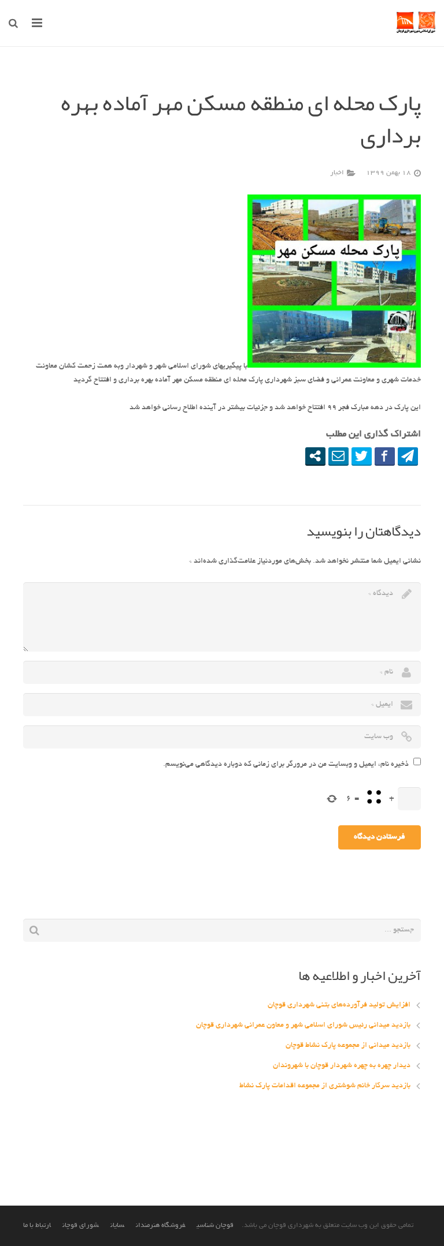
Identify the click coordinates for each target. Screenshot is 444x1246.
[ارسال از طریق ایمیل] (338, 456)
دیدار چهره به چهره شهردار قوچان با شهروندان (341, 1066)
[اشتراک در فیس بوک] (385, 456)
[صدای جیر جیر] (362, 456)
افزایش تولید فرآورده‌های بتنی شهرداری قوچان (339, 1005)
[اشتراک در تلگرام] (408, 456)
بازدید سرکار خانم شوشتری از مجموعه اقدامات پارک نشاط (324, 1086)
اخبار (337, 173)
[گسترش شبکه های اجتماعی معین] (315, 456)
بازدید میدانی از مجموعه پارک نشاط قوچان (348, 1046)
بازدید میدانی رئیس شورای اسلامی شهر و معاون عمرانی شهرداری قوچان (303, 1026)
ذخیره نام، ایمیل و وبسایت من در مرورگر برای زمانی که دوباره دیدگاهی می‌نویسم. (286, 765)
